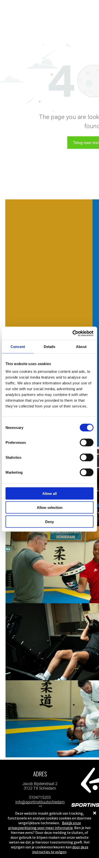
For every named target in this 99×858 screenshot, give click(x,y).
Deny (49, 521)
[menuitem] (26, 61)
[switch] (86, 442)
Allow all (49, 493)
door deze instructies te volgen (60, 849)
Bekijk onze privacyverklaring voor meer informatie (44, 825)
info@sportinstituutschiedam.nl (40, 804)
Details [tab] (50, 347)
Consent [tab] (18, 347)
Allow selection (49, 507)
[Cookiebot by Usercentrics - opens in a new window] (72, 333)
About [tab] (81, 347)
